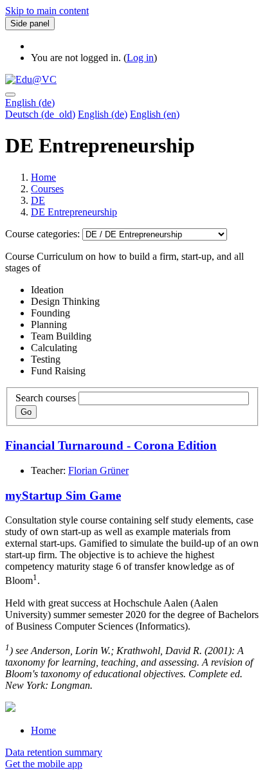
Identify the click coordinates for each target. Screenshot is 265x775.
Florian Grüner (98, 470)
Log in (140, 57)
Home (43, 177)
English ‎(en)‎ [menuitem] (154, 114)
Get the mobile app (43, 763)
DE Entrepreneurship (74, 211)
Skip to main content (47, 10)
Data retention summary (53, 752)
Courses (47, 188)
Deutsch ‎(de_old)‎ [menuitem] (40, 114)
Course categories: (43, 233)
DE (38, 200)
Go (26, 412)
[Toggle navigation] (10, 94)
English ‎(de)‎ (30, 102)
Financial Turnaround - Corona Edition (111, 445)
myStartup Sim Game (63, 495)
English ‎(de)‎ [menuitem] (102, 114)
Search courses (45, 397)
